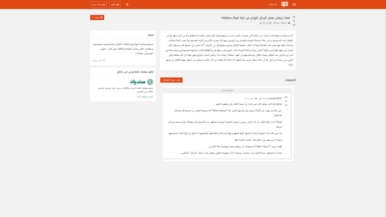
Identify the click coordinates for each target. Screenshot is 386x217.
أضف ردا (251, 98)
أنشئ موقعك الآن (144, 97)
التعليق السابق (227, 90)
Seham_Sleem (280, 23)
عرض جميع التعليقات (171, 80)
